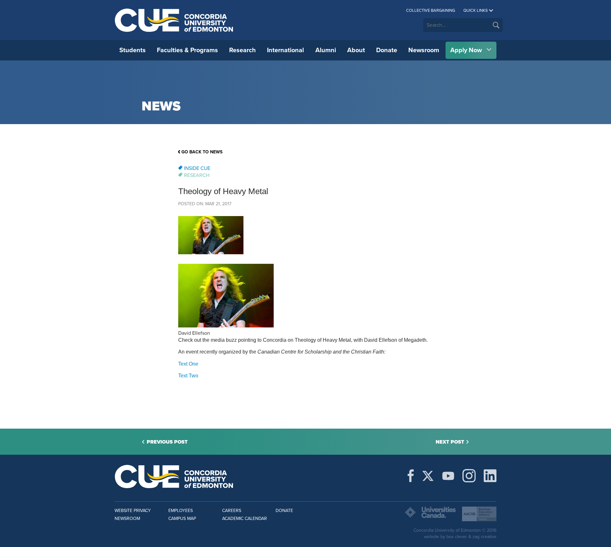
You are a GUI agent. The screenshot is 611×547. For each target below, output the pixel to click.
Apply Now (466, 50)
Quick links (475, 10)
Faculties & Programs (187, 50)
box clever (456, 536)
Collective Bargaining (430, 10)
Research (242, 50)
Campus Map (182, 518)
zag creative (484, 536)
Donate (386, 50)
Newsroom (423, 50)
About (356, 50)
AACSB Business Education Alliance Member (479, 514)
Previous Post (167, 442)
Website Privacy (133, 510)
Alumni (325, 50)
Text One (188, 364)
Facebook (411, 475)
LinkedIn (490, 475)
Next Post (450, 442)
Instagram (469, 475)
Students (132, 50)
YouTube (448, 475)
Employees (180, 510)
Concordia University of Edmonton (174, 20)
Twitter (428, 475)
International (285, 50)
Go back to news (201, 152)
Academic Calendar (244, 518)
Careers (231, 510)
